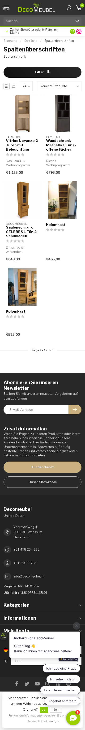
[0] (78, 7)
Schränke (30, 41)
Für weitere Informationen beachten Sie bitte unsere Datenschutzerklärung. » (43, 718)
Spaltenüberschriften (59, 41)
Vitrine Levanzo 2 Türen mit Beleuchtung (22, 145)
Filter (40, 72)
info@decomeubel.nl (28, 576)
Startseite (10, 41)
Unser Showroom (43, 482)
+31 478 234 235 (26, 549)
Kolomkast (56, 225)
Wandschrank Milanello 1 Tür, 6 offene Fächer (61, 145)
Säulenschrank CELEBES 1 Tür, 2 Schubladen (21, 231)
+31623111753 (24, 563)
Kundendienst (42, 467)
